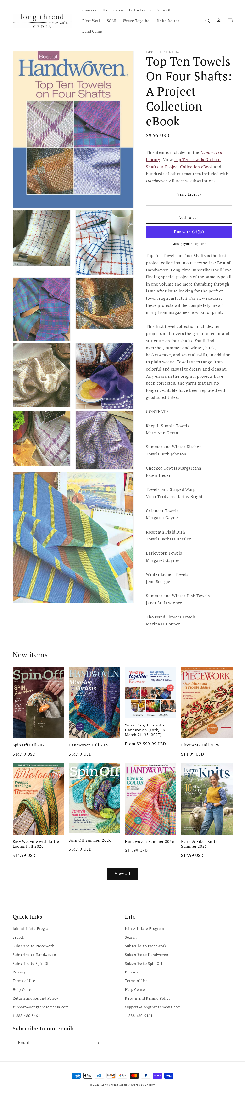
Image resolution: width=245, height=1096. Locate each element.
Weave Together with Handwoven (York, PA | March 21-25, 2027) (146, 730)
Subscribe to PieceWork (33, 946)
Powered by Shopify (141, 1084)
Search (19, 937)
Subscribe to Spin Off (31, 963)
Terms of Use (24, 980)
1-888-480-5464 (26, 1015)
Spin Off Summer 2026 (90, 840)
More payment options (189, 244)
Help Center (23, 989)
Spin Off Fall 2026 (30, 744)
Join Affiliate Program (32, 928)
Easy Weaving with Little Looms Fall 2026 (36, 844)
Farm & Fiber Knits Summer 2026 (199, 844)
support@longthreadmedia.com (41, 1007)
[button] (207, 20)
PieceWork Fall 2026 (200, 744)
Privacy (19, 972)
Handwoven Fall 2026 (89, 744)
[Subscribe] (97, 1043)
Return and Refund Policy (35, 998)
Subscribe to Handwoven (34, 954)
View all (122, 873)
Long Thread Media (114, 1084)
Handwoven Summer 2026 (149, 841)
